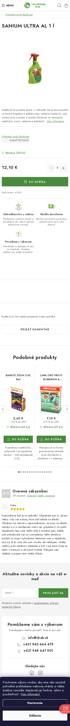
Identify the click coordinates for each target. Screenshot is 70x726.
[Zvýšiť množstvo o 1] (63, 168)
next (67, 409)
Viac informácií (30, 694)
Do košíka (37, 182)
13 (47, 472)
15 (51, 472)
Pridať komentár (35, 329)
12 (44, 472)
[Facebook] (32, 673)
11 (42, 472)
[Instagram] (40, 673)
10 (40, 472)
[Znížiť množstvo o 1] (51, 168)
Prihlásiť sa (53, 593)
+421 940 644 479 (38, 644)
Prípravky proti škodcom (15, 136)
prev (3, 409)
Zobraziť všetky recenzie (41, 495)
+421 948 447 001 (38, 650)
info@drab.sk (38, 637)
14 (49, 472)
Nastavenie (35, 703)
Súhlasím (35, 716)
